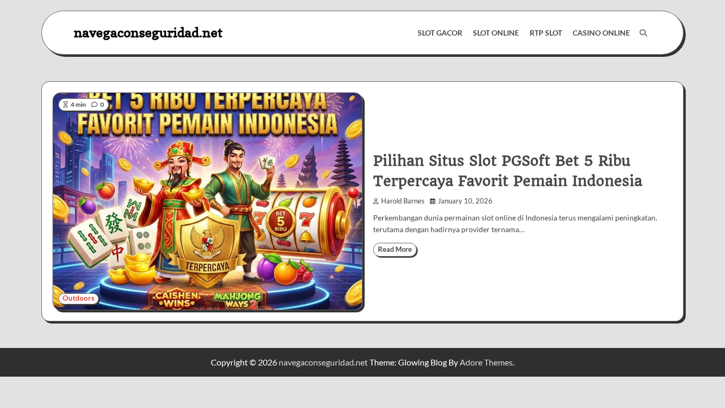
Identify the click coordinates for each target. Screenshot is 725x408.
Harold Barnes (403, 201)
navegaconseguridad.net (148, 32)
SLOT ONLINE (496, 32)
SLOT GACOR (440, 32)
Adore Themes (486, 362)
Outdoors (78, 298)
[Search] (643, 33)
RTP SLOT (546, 32)
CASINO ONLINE (601, 32)
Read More (395, 249)
